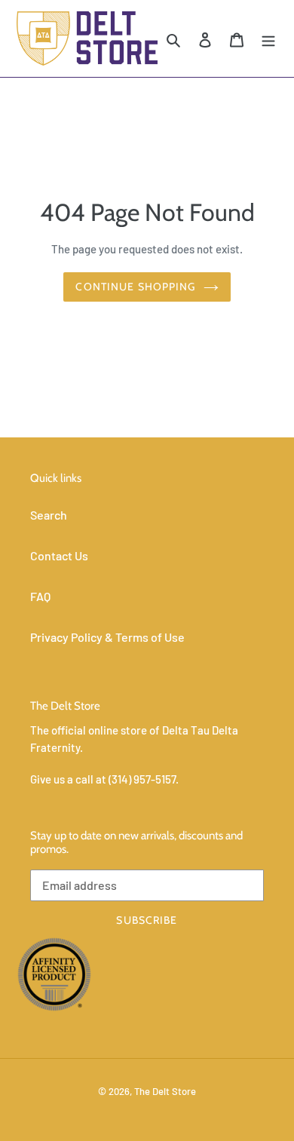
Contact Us (59, 555)
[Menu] (268, 38)
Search (48, 515)
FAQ (40, 596)
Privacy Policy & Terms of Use (107, 637)
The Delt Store (165, 1091)
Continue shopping (135, 286)
